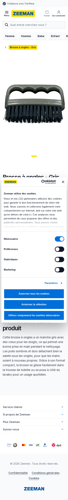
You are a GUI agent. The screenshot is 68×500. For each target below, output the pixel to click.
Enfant (55, 36)
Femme (10, 36)
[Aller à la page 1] (34, 156)
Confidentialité (18, 473)
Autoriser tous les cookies (34, 293)
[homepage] (23, 13)
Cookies (34, 478)
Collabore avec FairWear (20, 3)
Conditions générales (46, 473)
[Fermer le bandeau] (63, 182)
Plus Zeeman (11, 422)
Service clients (12, 407)
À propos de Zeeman (16, 414)
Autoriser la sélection (33, 304)
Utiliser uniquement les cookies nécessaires (34, 315)
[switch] (59, 249)
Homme (26, 36)
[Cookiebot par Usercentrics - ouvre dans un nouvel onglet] (42, 182)
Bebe (41, 36)
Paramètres (51, 283)
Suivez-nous (11, 429)
